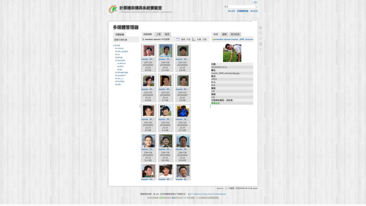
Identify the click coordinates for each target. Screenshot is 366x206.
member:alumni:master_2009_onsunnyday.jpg (238, 39)
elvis (121, 66)
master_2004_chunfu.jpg (154, 149)
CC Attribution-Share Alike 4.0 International (208, 194)
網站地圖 (254, 11)
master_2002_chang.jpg (187, 59)
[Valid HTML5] (189, 198)
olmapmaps (122, 72)
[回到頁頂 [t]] (260, 49)
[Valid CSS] (201, 198)
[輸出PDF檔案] (260, 44)
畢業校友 (215, 103)
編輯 (224, 34)
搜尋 (256, 7)
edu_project (122, 51)
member (121, 60)
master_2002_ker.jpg (169, 89)
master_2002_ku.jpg (186, 89)
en (118, 54)
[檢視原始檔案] (232, 52)
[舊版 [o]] (260, 33)
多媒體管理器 (242, 11)
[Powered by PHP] (177, 198)
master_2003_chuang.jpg (154, 119)
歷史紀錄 (235, 34)
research (121, 75)
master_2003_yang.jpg (170, 119)
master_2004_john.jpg (187, 149)
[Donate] (165, 198)
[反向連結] (260, 38)
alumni (122, 63)
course (120, 48)
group (120, 57)
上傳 (158, 34)
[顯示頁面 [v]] (260, 27)
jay (120, 69)
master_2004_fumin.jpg (170, 149)
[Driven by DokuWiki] (213, 198)
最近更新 (231, 11)
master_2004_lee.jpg (152, 179)
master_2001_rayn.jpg (170, 59)
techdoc (121, 81)
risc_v (120, 78)
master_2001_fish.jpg (152, 59)
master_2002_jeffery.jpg (153, 89)
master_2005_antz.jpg (169, 179)
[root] (117, 45)
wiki (119, 84)
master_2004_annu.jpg (187, 119)
